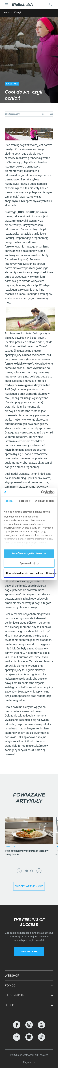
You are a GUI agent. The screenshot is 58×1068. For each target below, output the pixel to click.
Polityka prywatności (21, 1055)
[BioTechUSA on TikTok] (41, 1037)
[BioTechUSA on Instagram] (29, 1024)
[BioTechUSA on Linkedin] (29, 1037)
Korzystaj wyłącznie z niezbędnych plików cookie (30, 573)
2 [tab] (31, 871)
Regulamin (29, 1062)
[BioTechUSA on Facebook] (16, 1024)
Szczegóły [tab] (24, 500)
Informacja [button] (14, 995)
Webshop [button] (12, 975)
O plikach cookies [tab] (44, 500)
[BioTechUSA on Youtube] (41, 1024)
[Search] (50, 4)
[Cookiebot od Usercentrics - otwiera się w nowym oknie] (41, 492)
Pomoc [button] (10, 985)
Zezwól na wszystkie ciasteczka (29, 553)
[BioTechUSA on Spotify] (16, 1037)
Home (7, 12)
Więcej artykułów (29, 886)
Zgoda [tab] (9, 500)
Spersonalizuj (27, 563)
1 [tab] (26, 871)
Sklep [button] (9, 1005)
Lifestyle (17, 12)
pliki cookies (41, 1055)
